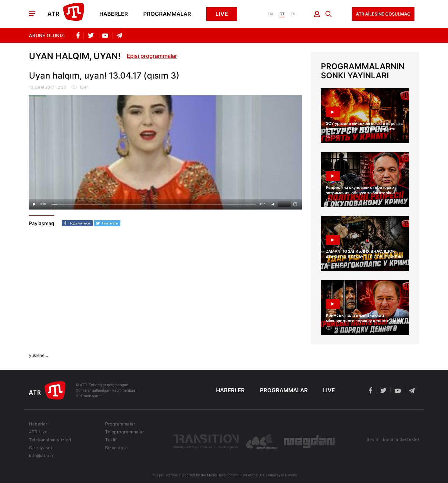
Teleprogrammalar (124, 432)
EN (293, 14)
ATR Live (38, 432)
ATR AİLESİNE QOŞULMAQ (383, 13)
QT (282, 14)
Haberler (113, 14)
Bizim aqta (116, 448)
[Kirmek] (317, 14)
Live (221, 14)
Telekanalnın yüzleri (50, 440)
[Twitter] (107, 223)
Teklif (111, 440)
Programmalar (167, 14)
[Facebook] (77, 223)
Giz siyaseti (41, 448)
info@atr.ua (41, 455)
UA (270, 14)
